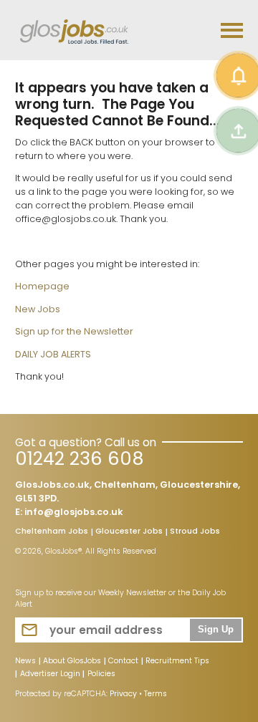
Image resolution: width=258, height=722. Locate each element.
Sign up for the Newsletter (74, 331)
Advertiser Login (50, 674)
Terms (155, 693)
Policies (101, 674)
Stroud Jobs (195, 532)
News (25, 662)
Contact (123, 662)
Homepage (42, 286)
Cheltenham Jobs (51, 532)
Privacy (123, 693)
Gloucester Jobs (129, 532)
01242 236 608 (79, 458)
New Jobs (37, 309)
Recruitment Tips (177, 662)
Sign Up (216, 630)
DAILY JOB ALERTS (53, 354)
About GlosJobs (72, 662)
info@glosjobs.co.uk (73, 512)
